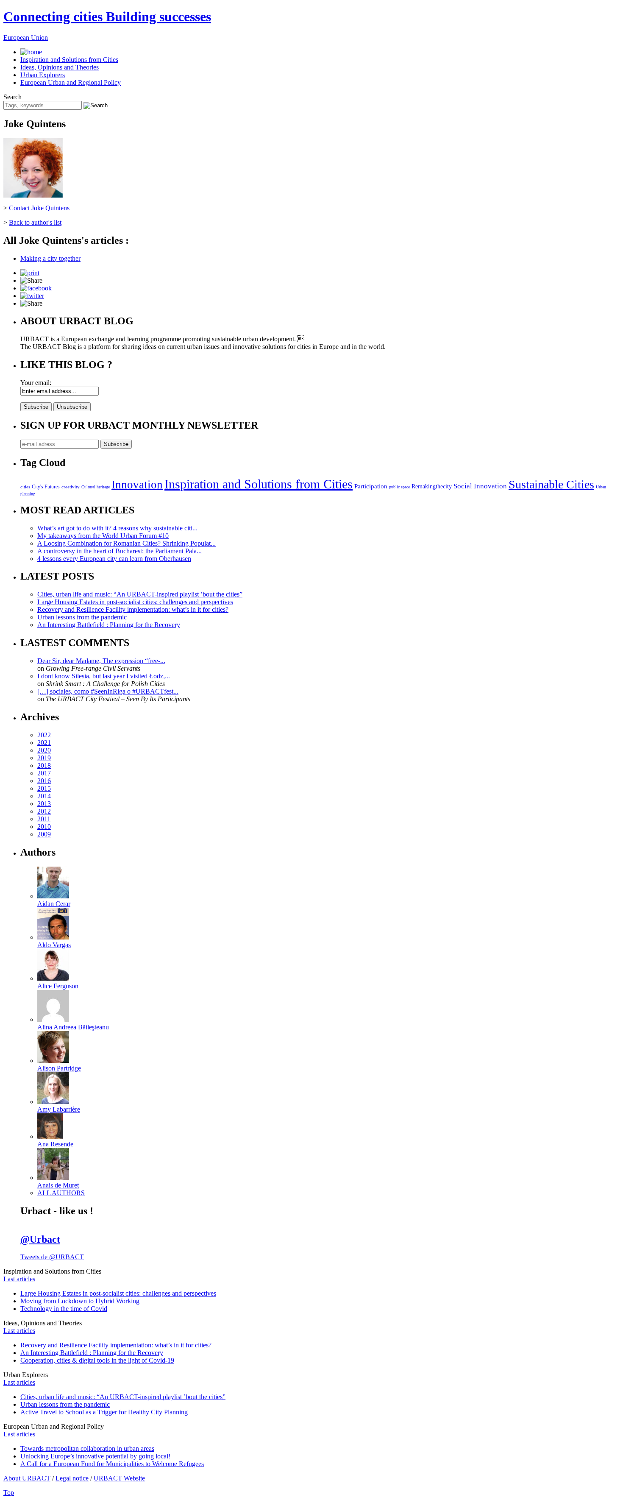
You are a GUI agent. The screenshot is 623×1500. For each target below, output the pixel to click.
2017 (44, 773)
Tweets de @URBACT (52, 1256)
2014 (44, 796)
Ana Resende (55, 1144)
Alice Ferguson (57, 986)
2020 (44, 750)
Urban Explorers (42, 74)
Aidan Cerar (53, 903)
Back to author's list (35, 222)
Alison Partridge (59, 1068)
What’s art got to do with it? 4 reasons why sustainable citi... (117, 528)
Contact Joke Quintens (39, 208)
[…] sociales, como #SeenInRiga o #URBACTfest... (107, 691)
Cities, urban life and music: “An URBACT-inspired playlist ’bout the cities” (139, 594)
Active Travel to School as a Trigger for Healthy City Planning (104, 1412)
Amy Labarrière (58, 1109)
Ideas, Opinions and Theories (59, 67)
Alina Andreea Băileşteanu (73, 1027)
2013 (44, 803)
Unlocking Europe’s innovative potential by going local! (95, 1456)
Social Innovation (480, 486)
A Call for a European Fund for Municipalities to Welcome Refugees (112, 1463)
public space (399, 487)
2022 (44, 735)
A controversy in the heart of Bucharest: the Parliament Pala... (119, 551)
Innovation (137, 484)
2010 (44, 826)
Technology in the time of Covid (63, 1308)
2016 (44, 780)
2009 (44, 834)
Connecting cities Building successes (107, 16)
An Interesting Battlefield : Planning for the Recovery (108, 624)
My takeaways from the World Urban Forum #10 (103, 535)
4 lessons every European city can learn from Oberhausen (114, 558)
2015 (44, 788)
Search (12, 96)
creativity (70, 486)
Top (8, 1492)
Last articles (19, 1279)
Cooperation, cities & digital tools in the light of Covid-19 (97, 1360)
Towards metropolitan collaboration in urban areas (87, 1448)
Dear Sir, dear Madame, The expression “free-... (101, 660)
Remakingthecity (432, 486)
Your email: (35, 382)
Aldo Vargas (54, 944)
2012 (44, 811)
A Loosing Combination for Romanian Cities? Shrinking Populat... (126, 543)
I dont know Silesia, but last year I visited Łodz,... (103, 676)
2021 (44, 742)
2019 (44, 757)
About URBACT (26, 1478)
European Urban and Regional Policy (70, 82)
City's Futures (46, 487)
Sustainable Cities (551, 484)
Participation (370, 486)
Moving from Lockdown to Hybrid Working (79, 1301)
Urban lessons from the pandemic (82, 617)
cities (25, 486)
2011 (43, 818)
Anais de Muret (58, 1185)
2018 (44, 765)
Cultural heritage (95, 487)
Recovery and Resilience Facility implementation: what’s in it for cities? (132, 609)
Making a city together (50, 258)
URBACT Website (119, 1478)
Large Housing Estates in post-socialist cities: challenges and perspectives (135, 601)
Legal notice (72, 1478)
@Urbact (40, 1239)
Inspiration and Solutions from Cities (69, 59)
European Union (25, 37)
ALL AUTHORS (61, 1192)
